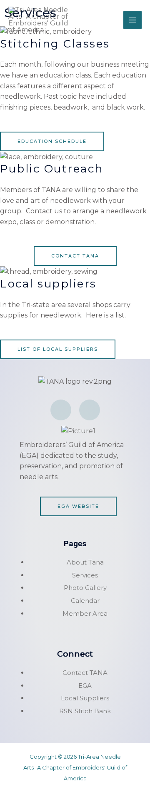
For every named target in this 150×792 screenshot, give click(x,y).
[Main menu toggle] (132, 20)
